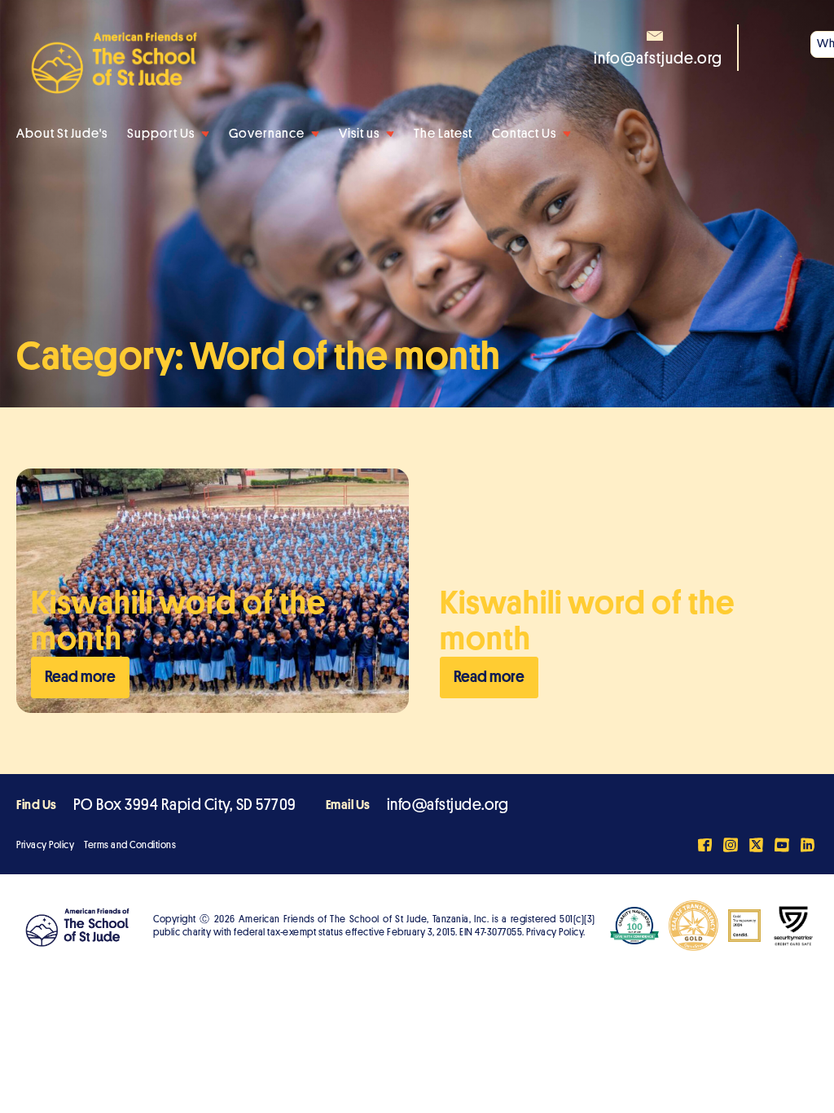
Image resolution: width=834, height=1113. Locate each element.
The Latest (443, 133)
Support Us (161, 133)
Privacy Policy (45, 845)
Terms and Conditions (130, 845)
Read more (80, 676)
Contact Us (524, 133)
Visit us (359, 133)
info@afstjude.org (448, 804)
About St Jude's (62, 133)
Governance (267, 133)
